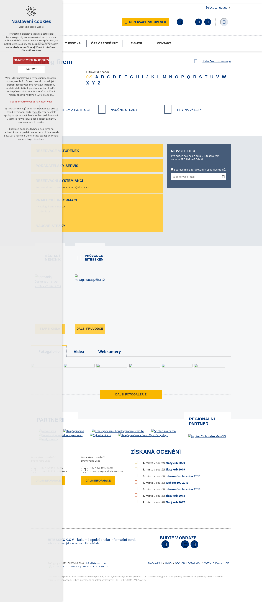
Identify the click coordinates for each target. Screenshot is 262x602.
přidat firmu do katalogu (216, 61)
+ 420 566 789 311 (104, 467)
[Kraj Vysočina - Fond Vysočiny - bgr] (143, 435)
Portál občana (213, 563)
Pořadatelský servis (57, 166)
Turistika (73, 43)
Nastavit (31, 69)
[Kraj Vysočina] (73, 431)
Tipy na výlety (189, 110)
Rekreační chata (63, 187)
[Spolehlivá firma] (163, 431)
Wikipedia (207, 22)
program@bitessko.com (111, 471)
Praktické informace (57, 200)
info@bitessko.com (96, 563)
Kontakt (164, 43)
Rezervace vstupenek (147, 22)
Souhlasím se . (200, 169)
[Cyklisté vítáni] (100, 435)
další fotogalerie (131, 394)
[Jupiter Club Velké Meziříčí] (207, 436)
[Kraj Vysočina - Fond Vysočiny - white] (118, 431)
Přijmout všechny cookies (31, 60)
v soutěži (164, 463)
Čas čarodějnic (104, 43)
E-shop (136, 43)
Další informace (98, 480)
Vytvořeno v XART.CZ (97, 566)
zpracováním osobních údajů (208, 169)
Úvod (168, 563)
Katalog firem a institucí (67, 110)
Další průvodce (89, 328)
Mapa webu (154, 563)
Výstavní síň (82, 187)
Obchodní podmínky (187, 563)
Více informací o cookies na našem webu (31, 101)
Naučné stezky (124, 110)
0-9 (89, 76)
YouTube (198, 22)
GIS (227, 563)
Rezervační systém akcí (59, 181)
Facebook (180, 22)
